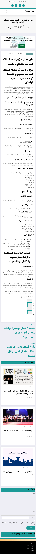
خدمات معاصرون (30, 545)
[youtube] (12, 5)
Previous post (32, 325)
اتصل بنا (32, 550)
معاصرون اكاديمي (27, 11)
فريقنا (33, 547)
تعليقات (34, 494)
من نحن (32, 543)
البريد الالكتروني (32, 518)
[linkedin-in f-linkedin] (16, 5)
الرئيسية (32, 542)
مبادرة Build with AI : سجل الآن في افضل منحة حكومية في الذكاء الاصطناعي (18, 392)
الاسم (34, 511)
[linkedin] (29, 308)
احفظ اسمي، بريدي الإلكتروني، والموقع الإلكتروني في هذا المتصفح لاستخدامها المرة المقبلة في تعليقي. (18, 523)
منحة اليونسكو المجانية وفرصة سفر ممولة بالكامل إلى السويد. (17, 257)
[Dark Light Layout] (1, 11)
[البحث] (5, 11)
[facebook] (29, 301)
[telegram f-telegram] (20, 5)
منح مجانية (30, 53)
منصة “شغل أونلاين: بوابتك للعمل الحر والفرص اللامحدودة (19, 332)
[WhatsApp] (29, 304)
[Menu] (10, 11)
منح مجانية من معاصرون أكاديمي (19, 97)
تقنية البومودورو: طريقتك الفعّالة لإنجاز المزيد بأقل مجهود (21, 351)
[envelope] (29, 312)
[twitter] (29, 306)
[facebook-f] (23, 5)
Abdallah (20, 53)
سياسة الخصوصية (30, 548)
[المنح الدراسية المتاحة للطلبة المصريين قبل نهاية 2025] (18, 457)
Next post (33, 344)
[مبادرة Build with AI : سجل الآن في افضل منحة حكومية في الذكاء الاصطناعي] (18, 376)
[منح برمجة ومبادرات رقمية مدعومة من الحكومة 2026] (18, 417)
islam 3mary (30, 467)
